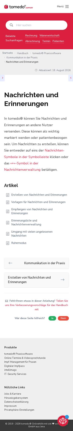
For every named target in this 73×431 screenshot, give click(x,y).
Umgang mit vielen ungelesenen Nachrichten (32, 234)
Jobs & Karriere (12, 394)
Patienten (58, 41)
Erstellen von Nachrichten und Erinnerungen (39, 195)
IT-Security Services (15, 374)
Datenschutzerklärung (16, 402)
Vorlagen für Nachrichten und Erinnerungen (38, 202)
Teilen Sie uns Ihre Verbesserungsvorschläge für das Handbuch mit (36, 305)
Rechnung (31, 35)
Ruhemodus (18, 243)
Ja (52, 318)
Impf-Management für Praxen (20, 362)
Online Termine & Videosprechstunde (24, 358)
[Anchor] (20, 185)
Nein (63, 318)
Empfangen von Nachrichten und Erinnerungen (32, 211)
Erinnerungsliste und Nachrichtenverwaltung (26, 222)
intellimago (10, 370)
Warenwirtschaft (49, 35)
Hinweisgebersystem (16, 398)
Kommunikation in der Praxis (44, 263)
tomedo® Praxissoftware (18, 354)
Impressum (10, 406)
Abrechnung (32, 41)
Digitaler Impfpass (14, 366)
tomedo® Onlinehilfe (32, 423)
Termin (46, 41)
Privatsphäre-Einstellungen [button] (19, 410)
